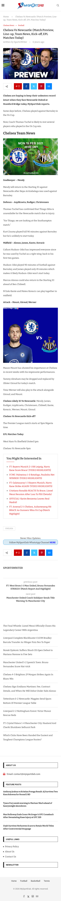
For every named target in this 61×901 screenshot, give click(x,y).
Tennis (47, 881)
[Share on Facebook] (26, 86)
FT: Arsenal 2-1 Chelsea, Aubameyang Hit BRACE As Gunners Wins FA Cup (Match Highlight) (30, 510)
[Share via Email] (49, 86)
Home (6, 16)
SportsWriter (13, 567)
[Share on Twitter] (34, 86)
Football (23, 881)
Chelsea (9, 528)
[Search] (57, 5)
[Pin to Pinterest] (41, 86)
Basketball (35, 881)
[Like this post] (19, 86)
